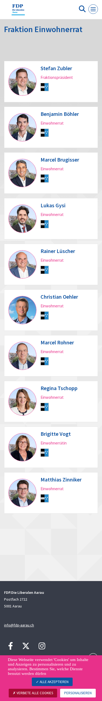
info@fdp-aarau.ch (19, 625)
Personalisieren (78, 693)
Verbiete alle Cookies (34, 693)
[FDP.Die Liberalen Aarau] (18, 11)
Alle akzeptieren (54, 682)
